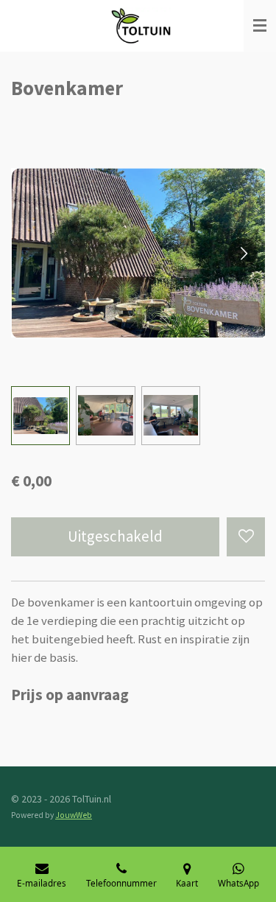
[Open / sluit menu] (260, 26)
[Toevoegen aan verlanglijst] (246, 536)
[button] (40, 415)
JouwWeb (73, 815)
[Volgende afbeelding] (243, 253)
